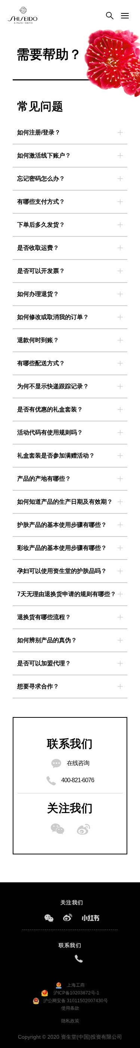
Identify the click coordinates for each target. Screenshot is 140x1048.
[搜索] (109, 16)
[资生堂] (22, 15)
